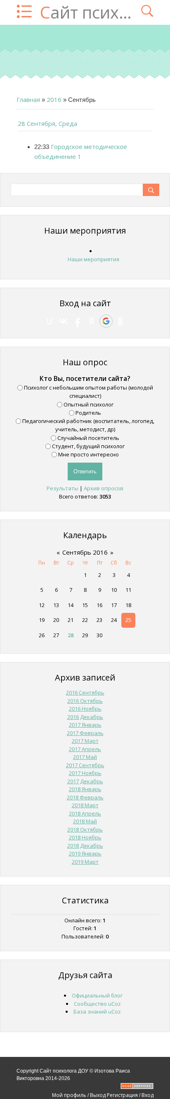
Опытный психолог (88, 404)
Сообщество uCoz (97, 1003)
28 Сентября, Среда (47, 123)
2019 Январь (85, 853)
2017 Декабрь (85, 781)
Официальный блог (97, 995)
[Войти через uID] (49, 321)
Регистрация (122, 1095)
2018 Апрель (85, 813)
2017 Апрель (85, 749)
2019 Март (85, 861)
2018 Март (85, 805)
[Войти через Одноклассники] (120, 321)
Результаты (62, 488)
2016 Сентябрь (85, 692)
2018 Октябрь (85, 829)
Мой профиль (69, 1095)
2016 (54, 99)
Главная (28, 99)
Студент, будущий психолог (88, 446)
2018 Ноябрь (85, 837)
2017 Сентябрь (85, 765)
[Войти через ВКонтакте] (63, 321)
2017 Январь (85, 724)
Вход (147, 1095)
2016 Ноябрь (85, 708)
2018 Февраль (85, 797)
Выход (98, 1095)
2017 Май (85, 757)
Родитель (88, 412)
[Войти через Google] (106, 321)
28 (70, 635)
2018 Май (85, 821)
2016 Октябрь (85, 700)
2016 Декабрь (85, 717)
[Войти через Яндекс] (91, 321)
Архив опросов (103, 488)
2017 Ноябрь (85, 773)
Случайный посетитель (88, 437)
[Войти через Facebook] (77, 321)
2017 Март (85, 740)
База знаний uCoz (97, 1011)
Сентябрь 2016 (85, 552)
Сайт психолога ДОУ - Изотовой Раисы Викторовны (86, 12)
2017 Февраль (85, 733)
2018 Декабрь (85, 845)
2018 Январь (85, 789)
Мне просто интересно (88, 454)
